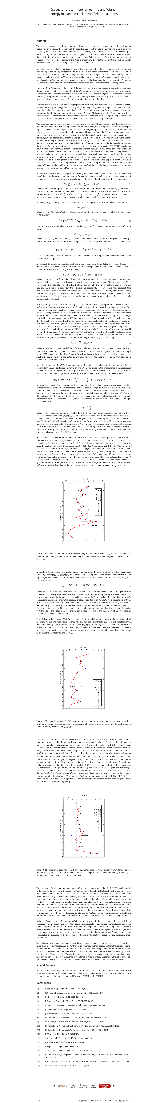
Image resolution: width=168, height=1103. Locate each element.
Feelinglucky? (73, 1086)
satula (104, 891)
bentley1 (92, 99)
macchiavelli (63, 574)
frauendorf (68, 415)
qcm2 (67, 154)
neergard (106, 88)
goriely (120, 82)
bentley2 (101, 99)
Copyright (83, 1101)
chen (83, 151)
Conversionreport (83, 1086)
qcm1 (77, 151)
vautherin (40, 326)
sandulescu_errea (76, 132)
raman (101, 759)
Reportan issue (93, 1086)
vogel (54, 574)
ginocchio (63, 132)
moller (48, 77)
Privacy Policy (96, 1101)
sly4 (87, 448)
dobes (75, 110)
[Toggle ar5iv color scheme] (38, 1100)
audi (119, 622)
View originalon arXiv (104, 1086)
